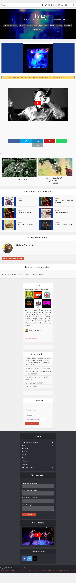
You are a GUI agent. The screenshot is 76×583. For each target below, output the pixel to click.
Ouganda (45, 25)
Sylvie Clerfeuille (38, 20)
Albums (20, 198)
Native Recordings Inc (30, 25)
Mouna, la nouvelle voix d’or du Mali (36, 377)
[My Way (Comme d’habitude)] (46, 201)
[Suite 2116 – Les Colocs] (9, 225)
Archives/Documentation (30, 442)
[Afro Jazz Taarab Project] (46, 225)
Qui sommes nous (28, 467)
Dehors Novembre (61, 212)
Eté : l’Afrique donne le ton (38, 289)
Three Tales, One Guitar (26, 212)
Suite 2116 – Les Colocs (25, 224)
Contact (73, 570)
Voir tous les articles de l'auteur (13, 258)
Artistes (24, 451)
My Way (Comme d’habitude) (64, 201)
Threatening (13, 25)
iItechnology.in (24, 568)
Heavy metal (58, 25)
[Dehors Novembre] (46, 213)
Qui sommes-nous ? (64, 570)
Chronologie (48, 570)
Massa (20, 201)
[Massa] (9, 201)
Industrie (25, 448)
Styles (24, 455)
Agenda (24, 464)
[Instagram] (35, 558)
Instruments (26, 458)
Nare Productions (30, 383)
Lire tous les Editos (31, 339)
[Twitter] (29, 558)
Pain (40, 15)
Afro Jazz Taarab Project (63, 224)
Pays (23, 445)
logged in (17, 274)
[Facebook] (24, 558)
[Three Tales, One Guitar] (9, 213)
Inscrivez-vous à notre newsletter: (36, 406)
